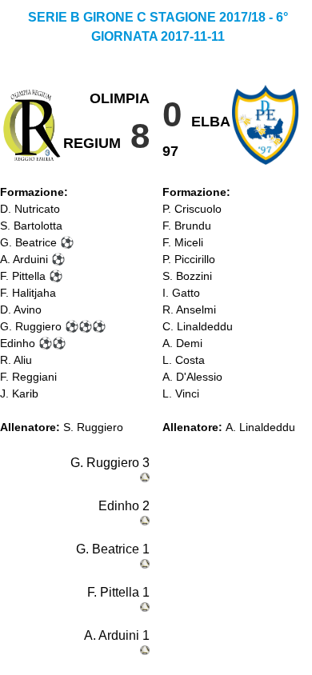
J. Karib (19, 393)
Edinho (17, 343)
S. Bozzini (187, 276)
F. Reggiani (28, 376)
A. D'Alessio (192, 376)
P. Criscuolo (192, 208)
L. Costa (183, 359)
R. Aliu (16, 359)
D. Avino (21, 309)
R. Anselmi (189, 309)
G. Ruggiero (31, 326)
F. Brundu (186, 225)
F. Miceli (182, 242)
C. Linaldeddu (197, 326)
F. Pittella (23, 276)
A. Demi (182, 343)
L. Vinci (180, 393)
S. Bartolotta (31, 225)
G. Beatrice (28, 242)
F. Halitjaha (28, 292)
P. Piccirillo (188, 259)
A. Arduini (24, 259)
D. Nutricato (30, 208)
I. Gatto (181, 292)
